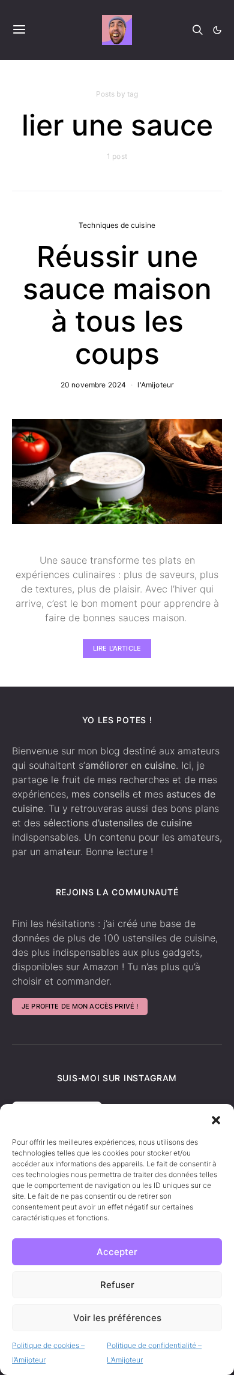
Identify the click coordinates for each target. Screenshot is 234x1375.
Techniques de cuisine (117, 225)
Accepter (117, 1251)
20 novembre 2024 (93, 384)
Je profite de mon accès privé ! (80, 1006)
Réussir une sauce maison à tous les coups (117, 305)
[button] (216, 1119)
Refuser (117, 1284)
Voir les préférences (117, 1317)
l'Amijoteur (155, 384)
